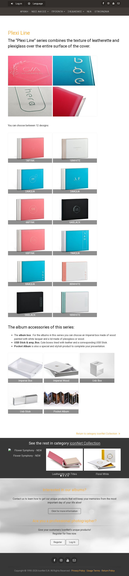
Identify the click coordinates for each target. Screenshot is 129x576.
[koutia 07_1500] (61, 368)
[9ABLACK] (30, 302)
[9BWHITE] (75, 302)
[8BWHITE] (75, 271)
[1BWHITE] (75, 148)
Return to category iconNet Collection (97, 433)
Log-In (72, 542)
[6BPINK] (30, 240)
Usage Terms (93, 570)
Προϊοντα (57, 11)
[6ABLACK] (75, 209)
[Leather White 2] (97, 368)
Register (58, 542)
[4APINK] (30, 209)
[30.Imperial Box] (25, 368)
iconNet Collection (85, 443)
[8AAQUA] (30, 271)
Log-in (18, 3)
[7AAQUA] (75, 240)
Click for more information (64, 511)
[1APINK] (30, 148)
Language (37, 3)
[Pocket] (61, 399)
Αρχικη (24, 11)
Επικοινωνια (102, 11)
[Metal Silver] (25, 399)
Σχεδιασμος (75, 11)
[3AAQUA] (75, 179)
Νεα (89, 11)
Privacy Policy (78, 570)
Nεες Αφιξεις (39, 11)
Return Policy (108, 570)
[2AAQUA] (30, 179)
